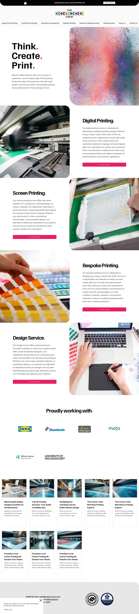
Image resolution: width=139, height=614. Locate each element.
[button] (40, 600)
